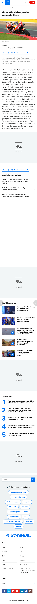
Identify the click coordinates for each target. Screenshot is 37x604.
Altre (3, 584)
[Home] (2, 8)
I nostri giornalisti (7, 569)
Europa (4, 547)
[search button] (33, 480)
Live (32, 2)
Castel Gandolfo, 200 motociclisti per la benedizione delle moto (15, 189)
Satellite (25, 507)
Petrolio (29, 521)
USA (25, 516)
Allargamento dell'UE (12, 521)
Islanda (27, 502)
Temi (3, 543)
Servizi (4, 578)
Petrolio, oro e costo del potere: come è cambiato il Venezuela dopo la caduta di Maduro (15, 181)
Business (5, 552)
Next (3, 556)
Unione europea (13, 502)
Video (3, 564)
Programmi (23, 564)
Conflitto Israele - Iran (18, 492)
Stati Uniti (12, 507)
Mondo (14, 8)
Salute (22, 556)
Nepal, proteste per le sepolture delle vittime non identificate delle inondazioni (15, 195)
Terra (21, 552)
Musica (18, 526)
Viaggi (4, 560)
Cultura (22, 560)
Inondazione (14, 516)
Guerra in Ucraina (18, 497)
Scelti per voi (9, 303)
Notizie (7, 8)
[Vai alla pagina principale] (7, 2)
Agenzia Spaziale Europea (18, 512)
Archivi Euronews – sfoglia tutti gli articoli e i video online (27, 570)
